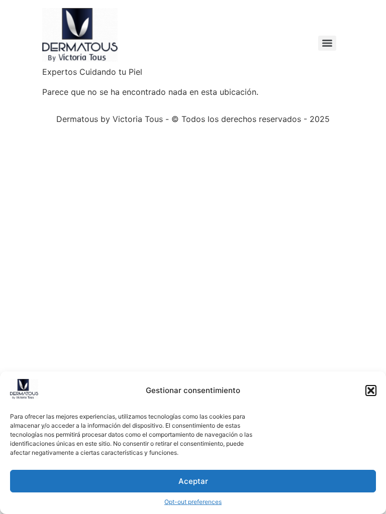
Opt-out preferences (193, 501)
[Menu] (327, 43)
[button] (371, 391)
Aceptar (193, 481)
